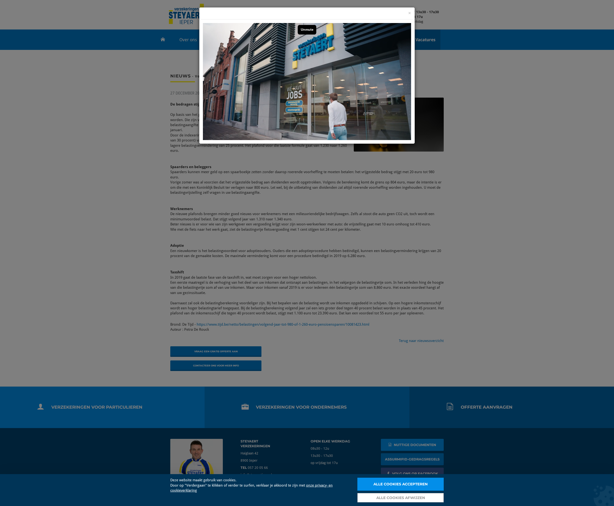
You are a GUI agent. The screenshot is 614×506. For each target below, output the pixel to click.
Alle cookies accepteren (400, 484)
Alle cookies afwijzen (400, 497)
